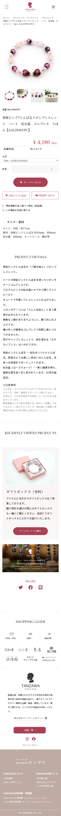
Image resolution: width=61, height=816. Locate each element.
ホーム (6, 17)
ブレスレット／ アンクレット (25, 17)
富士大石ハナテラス (46, 782)
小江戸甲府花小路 (45, 785)
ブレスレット (47, 17)
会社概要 (8, 778)
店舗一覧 (28, 730)
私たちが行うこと (12, 782)
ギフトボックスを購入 (30, 530)
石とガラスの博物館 (26, 797)
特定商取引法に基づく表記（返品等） (25, 205)
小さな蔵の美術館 (29, 801)
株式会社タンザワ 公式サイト (28, 718)
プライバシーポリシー (30, 745)
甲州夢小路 (42, 778)
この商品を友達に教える (18, 210)
